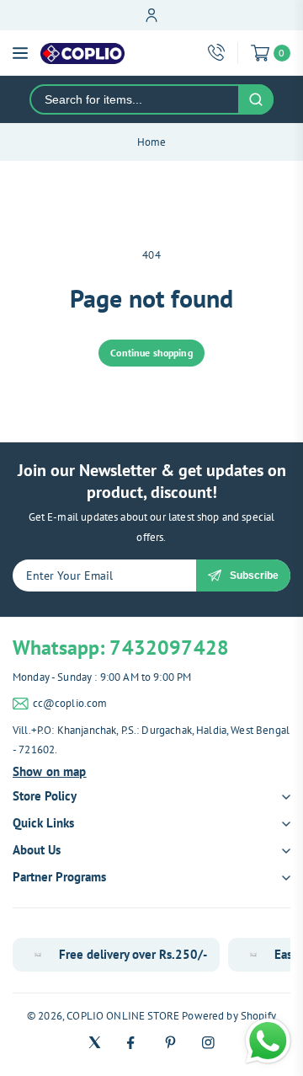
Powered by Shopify (229, 1016)
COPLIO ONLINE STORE (122, 1016)
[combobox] (134, 99)
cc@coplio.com (70, 703)
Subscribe (254, 575)
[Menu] (20, 53)
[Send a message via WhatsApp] (268, 1041)
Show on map (50, 771)
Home (152, 142)
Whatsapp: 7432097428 (121, 647)
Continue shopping (151, 352)
